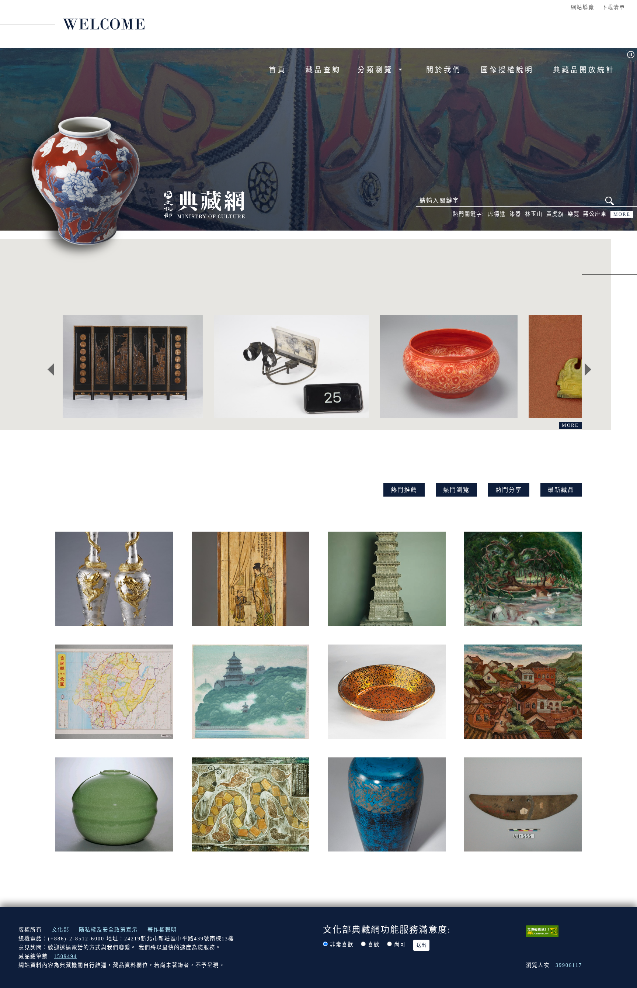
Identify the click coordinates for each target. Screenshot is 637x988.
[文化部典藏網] (204, 204)
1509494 (65, 956)
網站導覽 (582, 7)
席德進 (497, 214)
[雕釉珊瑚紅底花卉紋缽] (449, 366)
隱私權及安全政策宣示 (108, 930)
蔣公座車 (595, 214)
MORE (621, 214)
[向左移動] (51, 369)
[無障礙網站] (542, 930)
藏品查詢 (323, 70)
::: (560, 7)
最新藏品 (561, 490)
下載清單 (613, 7)
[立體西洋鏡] (291, 366)
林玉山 (534, 214)
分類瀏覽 (377, 70)
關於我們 (444, 70)
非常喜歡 (342, 944)
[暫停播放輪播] (630, 54)
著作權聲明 (162, 930)
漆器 (515, 214)
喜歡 (374, 944)
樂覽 (573, 214)
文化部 (60, 930)
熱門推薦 (404, 490)
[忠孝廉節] (133, 366)
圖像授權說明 (507, 70)
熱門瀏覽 (456, 490)
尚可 (400, 944)
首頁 (277, 70)
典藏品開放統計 (584, 70)
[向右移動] (588, 369)
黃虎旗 (555, 214)
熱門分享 (508, 490)
